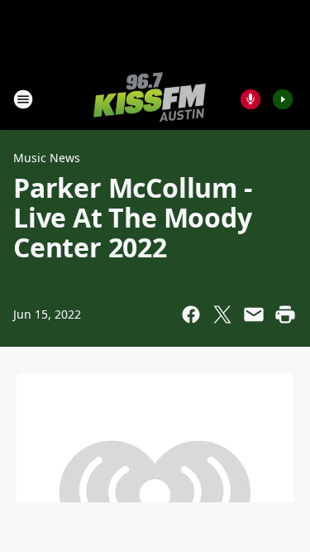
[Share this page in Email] (253, 314)
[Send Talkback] (250, 99)
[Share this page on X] (222, 314)
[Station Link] (149, 99)
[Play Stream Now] (283, 99)
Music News (46, 158)
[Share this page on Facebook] (191, 314)
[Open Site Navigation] (23, 99)
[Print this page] (285, 314)
